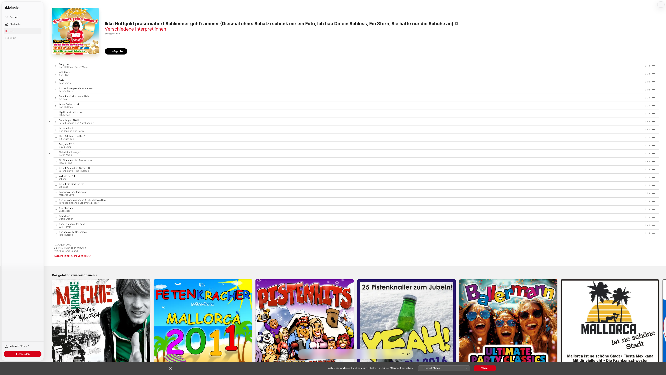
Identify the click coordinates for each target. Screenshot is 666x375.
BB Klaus (63, 186)
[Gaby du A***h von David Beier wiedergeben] (55, 145)
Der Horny (78, 131)
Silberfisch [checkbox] (64, 216)
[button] (22, 17)
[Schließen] (170, 368)
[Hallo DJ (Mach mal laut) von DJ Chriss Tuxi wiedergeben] (55, 137)
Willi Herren (65, 226)
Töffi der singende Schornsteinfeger (79, 202)
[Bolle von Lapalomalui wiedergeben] (55, 81)
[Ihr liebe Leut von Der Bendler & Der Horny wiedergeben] (55, 129)
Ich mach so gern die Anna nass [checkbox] (76, 88)
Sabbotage (65, 210)
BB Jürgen (64, 115)
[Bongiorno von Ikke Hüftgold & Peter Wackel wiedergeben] (55, 65)
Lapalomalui (65, 83)
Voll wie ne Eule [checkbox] (67, 176)
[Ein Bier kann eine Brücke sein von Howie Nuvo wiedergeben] (55, 161)
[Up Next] (403, 354)
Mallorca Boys (66, 194)
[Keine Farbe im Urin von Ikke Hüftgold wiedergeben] (55, 105)
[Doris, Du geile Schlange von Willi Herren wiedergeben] (55, 225)
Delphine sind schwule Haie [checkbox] (74, 96)
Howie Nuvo (65, 162)
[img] (12, 8)
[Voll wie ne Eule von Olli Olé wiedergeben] (55, 177)
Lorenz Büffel (66, 91)
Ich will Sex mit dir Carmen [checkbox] (73, 168)
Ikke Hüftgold (66, 67)
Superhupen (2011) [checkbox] (69, 120)
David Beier (65, 146)
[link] (74, 275)
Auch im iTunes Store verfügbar (71, 255)
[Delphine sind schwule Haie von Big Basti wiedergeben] (55, 97)
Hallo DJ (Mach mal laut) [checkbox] (72, 136)
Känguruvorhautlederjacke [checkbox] (73, 192)
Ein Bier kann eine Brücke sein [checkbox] (75, 160)
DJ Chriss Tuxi (66, 139)
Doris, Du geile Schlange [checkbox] (72, 224)
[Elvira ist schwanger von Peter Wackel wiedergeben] (55, 153)
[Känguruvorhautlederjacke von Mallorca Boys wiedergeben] (55, 193)
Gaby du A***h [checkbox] (67, 144)
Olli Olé (63, 178)
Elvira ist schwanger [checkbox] (70, 152)
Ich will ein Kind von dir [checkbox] (71, 184)
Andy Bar (64, 75)
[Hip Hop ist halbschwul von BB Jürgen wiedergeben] (55, 113)
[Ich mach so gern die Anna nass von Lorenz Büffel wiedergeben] (55, 89)
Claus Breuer (66, 218)
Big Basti (63, 99)
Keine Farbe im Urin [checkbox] (69, 104)
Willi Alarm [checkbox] (64, 72)
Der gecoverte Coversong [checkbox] (73, 232)
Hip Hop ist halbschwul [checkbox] (71, 112)
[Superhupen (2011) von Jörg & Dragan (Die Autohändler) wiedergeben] (55, 121)
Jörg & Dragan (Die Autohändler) (76, 123)
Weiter (484, 368)
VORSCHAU (645, 66)
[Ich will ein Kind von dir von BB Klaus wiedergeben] (55, 185)
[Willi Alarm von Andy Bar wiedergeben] (55, 73)
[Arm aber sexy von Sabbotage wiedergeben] (55, 209)
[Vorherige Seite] (48, 328)
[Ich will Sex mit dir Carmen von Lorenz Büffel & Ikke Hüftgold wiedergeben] (55, 169)
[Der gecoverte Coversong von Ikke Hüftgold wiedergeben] (55, 233)
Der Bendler (65, 131)
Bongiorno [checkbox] (64, 64)
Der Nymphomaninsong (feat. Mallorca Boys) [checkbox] (83, 200)
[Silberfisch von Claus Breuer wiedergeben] (55, 217)
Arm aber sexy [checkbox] (67, 208)
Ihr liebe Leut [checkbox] (66, 128)
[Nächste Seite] (662, 328)
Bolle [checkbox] (61, 80)
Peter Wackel (82, 67)
